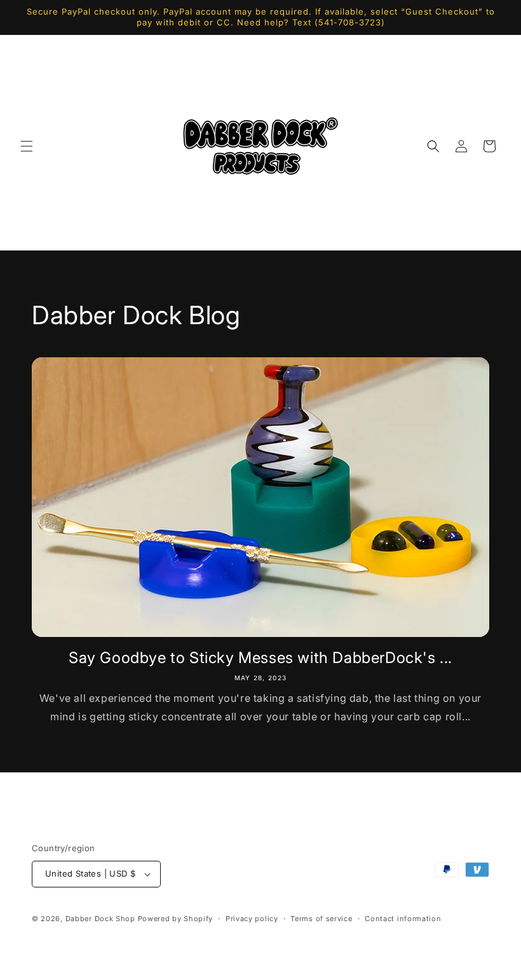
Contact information (403, 918)
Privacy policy (252, 918)
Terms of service (321, 918)
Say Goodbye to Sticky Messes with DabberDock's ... (260, 657)
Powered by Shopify (175, 918)
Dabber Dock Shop (100, 918)
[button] (27, 146)
